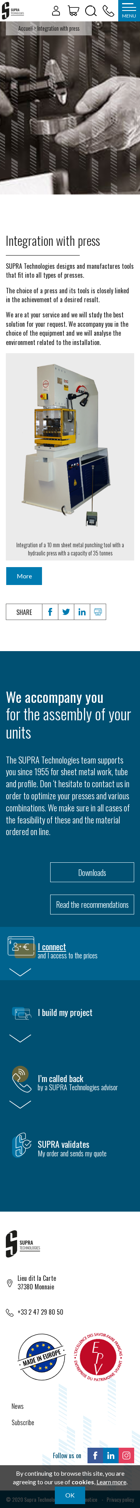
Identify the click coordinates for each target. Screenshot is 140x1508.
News (18, 1406)
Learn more (111, 1481)
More (24, 576)
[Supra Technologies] (13, 10)
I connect (52, 946)
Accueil (25, 28)
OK (70, 1495)
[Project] (73, 11)
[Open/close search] (91, 11)
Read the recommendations (92, 904)
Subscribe (23, 1422)
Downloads (92, 872)
